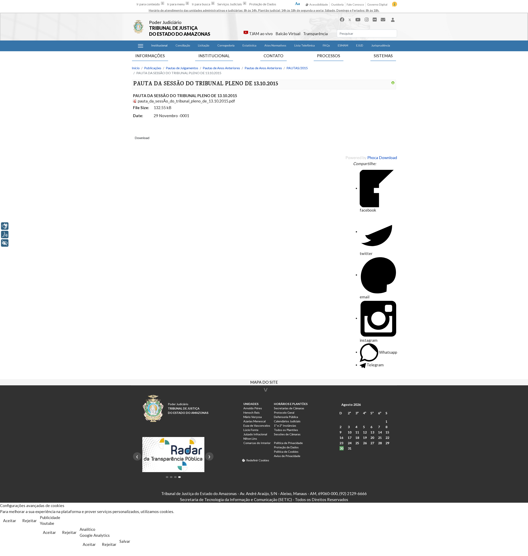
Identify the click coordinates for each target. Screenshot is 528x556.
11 (357, 432)
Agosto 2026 (351, 404)
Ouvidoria (337, 4)
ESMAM (343, 45)
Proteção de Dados (262, 4)
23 (341, 443)
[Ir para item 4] (179, 477)
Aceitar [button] (9, 520)
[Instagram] (367, 19)
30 (341, 448)
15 (387, 432)
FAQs (326, 45)
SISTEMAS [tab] (383, 55)
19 (365, 437)
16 (341, 437)
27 (372, 443)
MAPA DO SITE (264, 383)
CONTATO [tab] (273, 55)
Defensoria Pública (286, 417)
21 (380, 437)
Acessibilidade (318, 4)
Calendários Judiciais (287, 421)
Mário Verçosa (252, 417)
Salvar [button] (124, 541)
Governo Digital (377, 4)
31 (349, 448)
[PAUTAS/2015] (393, 83)
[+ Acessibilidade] (4, 243)
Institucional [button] (159, 45)
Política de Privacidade (288, 443)
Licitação (203, 45)
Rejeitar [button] (29, 520)
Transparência (315, 33)
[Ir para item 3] (175, 477)
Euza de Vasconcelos (256, 425)
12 (365, 432)
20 (372, 437)
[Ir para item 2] (171, 477)
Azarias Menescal (254, 421)
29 (387, 443)
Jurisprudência (380, 45)
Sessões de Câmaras (287, 434)
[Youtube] (358, 19)
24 (349, 443)
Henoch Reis (251, 412)
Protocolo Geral (284, 412)
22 (387, 437)
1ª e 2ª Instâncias (285, 425)
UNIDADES (250, 404)
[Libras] (4, 226)
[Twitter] (349, 19)
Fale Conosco (355, 4)
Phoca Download (382, 157)
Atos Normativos (275, 45)
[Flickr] (375, 19)
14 (380, 432)
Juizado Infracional (255, 434)
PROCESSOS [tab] (328, 55)
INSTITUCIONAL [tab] (214, 55)
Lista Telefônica (304, 45)
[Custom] (383, 19)
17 (349, 437)
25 (357, 443)
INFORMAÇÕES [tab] (150, 55)
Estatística (249, 45)
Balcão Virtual (288, 33)
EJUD (359, 45)
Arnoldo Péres (252, 408)
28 (380, 443)
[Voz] (4, 234)
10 (349, 432)
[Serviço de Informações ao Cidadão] (394, 4)
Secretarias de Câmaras (289, 408)
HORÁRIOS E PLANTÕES (291, 404)
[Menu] (140, 46)
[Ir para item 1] (167, 477)
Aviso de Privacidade (287, 456)
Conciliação (183, 45)
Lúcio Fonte (250, 430)
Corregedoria (226, 45)
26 (365, 443)
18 (357, 437)
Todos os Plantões (286, 430)
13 (372, 432)
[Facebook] (342, 19)
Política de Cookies (286, 451)
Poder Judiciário (165, 22)
